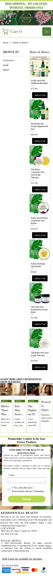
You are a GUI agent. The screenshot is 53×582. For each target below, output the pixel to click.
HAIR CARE (33, 401)
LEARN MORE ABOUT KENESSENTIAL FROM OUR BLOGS (21, 380)
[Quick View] (40, 67)
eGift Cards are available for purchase (22, 558)
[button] (13, 31)
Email (11, 475)
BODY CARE (20, 401)
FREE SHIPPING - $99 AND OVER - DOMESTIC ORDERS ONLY (26, 5)
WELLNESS (7, 401)
